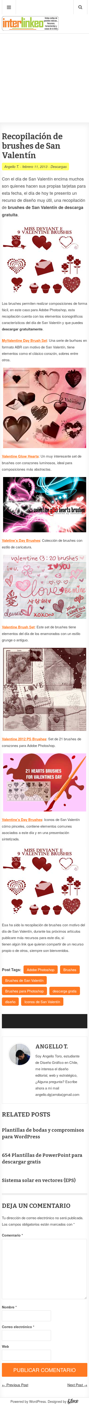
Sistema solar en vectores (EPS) (39, 1180)
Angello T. (11, 166)
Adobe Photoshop (40, 969)
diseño (10, 1001)
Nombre (9, 1307)
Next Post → (77, 1384)
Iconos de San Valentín (42, 1001)
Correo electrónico (18, 1326)
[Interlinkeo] (30, 28)
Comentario (12, 1235)
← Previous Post (15, 1384)
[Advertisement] (44, 63)
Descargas (59, 166)
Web (5, 1346)
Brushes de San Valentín (24, 980)
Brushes (69, 969)
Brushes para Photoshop (24, 990)
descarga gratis (65, 990)
